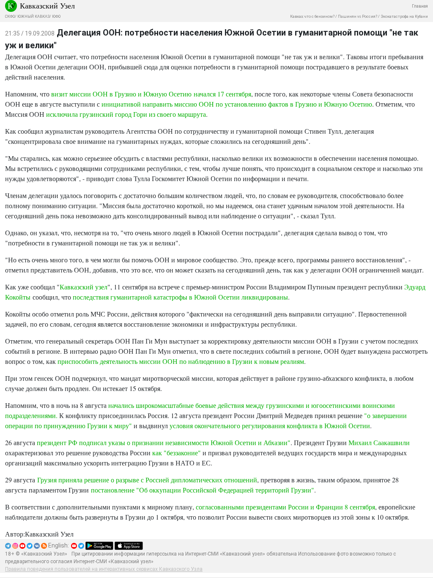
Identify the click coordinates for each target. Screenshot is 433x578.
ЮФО (56, 16)
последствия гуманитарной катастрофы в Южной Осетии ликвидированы (180, 296)
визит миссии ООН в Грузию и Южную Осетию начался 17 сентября (151, 93)
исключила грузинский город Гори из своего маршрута (126, 114)
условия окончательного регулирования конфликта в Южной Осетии (270, 425)
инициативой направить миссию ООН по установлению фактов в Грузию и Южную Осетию (236, 103)
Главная (420, 6)
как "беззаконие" (176, 452)
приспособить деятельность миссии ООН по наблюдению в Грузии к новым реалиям (181, 361)
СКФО (10, 16)
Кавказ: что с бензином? (312, 16)
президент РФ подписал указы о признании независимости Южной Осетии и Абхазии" (163, 442)
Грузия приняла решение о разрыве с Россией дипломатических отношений (147, 479)
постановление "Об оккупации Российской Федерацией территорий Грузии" (202, 489)
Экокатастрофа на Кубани (404, 16)
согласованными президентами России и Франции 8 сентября (285, 506)
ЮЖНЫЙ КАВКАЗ (33, 16)
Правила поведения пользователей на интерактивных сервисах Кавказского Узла (104, 569)
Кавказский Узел (47, 5)
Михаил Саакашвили (379, 442)
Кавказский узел (83, 286)
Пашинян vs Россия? (357, 16)
